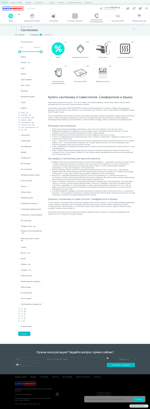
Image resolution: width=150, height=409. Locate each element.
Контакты (88, 2)
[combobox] (18, 364)
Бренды (28, 2)
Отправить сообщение (120, 365)
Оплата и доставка (74, 2)
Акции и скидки (16, 2)
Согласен (138, 399)
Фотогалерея (67, 377)
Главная (4, 2)
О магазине (38, 2)
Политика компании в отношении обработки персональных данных (104, 394)
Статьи (51, 2)
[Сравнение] (128, 8)
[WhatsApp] (57, 394)
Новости (60, 2)
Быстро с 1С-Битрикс (137, 406)
